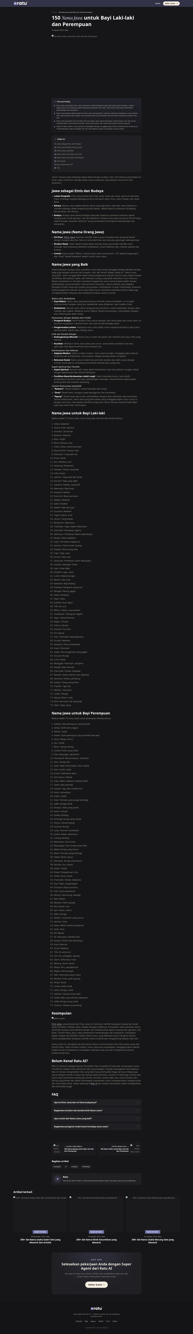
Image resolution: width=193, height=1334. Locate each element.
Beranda (54, 12)
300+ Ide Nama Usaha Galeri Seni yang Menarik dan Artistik (40, 1241)
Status (115, 1321)
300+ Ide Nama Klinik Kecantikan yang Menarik (96, 1241)
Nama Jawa (69, 237)
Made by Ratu (40, 1232)
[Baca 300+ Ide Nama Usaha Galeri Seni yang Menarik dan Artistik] (40, 1214)
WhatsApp (86, 1167)
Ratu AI (94, 1083)
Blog (86, 1321)
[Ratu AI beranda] (97, 1308)
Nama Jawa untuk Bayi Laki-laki (69, 154)
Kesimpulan (61, 161)
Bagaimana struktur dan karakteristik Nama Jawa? (78, 1110)
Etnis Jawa (57, 1024)
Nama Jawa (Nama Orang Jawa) (69, 147)
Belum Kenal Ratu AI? (64, 164)
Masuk (157, 3)
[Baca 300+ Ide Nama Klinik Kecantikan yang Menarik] (97, 1214)
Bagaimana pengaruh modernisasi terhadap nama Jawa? (81, 1126)
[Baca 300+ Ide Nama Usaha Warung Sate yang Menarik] (153, 1214)
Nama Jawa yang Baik (65, 151)
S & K (108, 1321)
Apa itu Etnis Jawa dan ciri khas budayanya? (75, 1102)
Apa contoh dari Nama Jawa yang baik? (73, 1118)
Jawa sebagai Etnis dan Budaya (68, 144)
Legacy (93, 1321)
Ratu (65, 1176)
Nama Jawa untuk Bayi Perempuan (70, 158)
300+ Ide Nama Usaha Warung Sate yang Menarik (153, 1241)
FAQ (58, 168)
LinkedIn (74, 1167)
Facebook (57, 1167)
